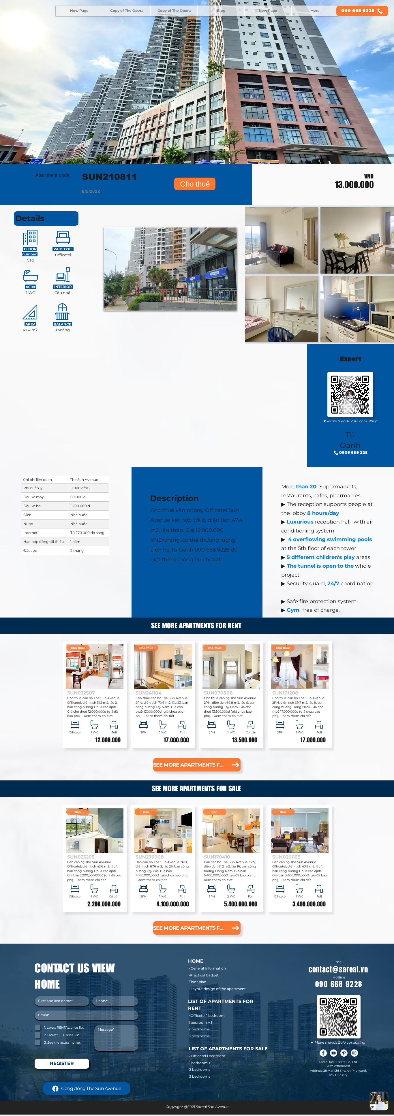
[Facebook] (323, 1053)
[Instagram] (354, 1053)
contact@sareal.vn (338, 969)
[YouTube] (333, 1053)
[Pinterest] (344, 1053)
